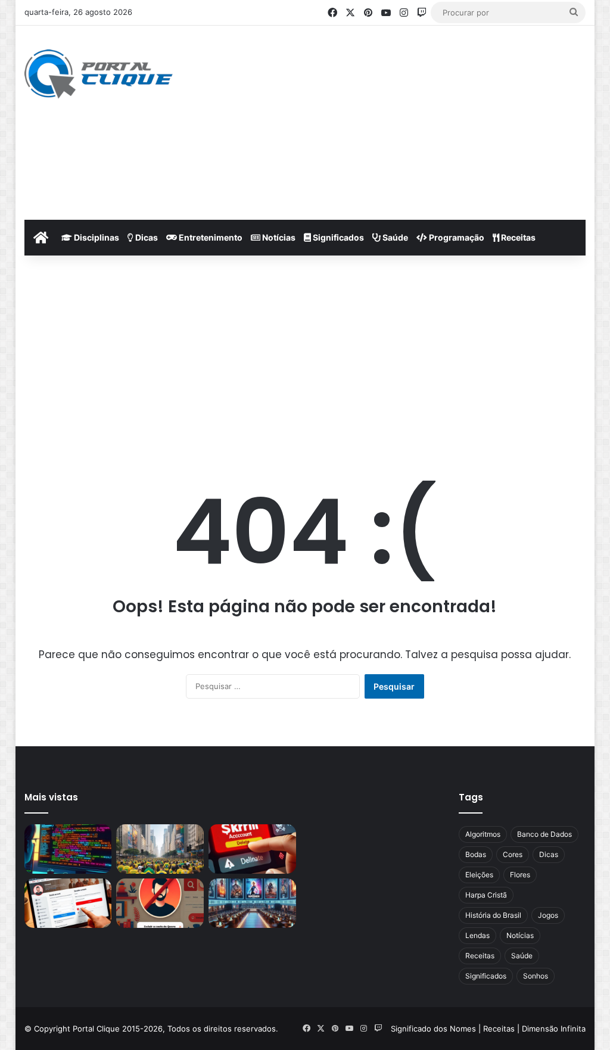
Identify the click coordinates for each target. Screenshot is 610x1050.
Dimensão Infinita (554, 1028)
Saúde (394, 237)
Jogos (548, 915)
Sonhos (535, 975)
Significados (337, 237)
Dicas (145, 237)
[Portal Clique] (98, 74)
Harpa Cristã (486, 894)
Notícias (277, 237)
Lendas (477, 935)
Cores (512, 854)
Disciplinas (95, 237)
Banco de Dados (544, 834)
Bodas (475, 854)
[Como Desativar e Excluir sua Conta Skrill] (252, 849)
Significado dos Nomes (433, 1028)
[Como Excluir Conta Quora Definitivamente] (160, 903)
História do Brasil (493, 915)
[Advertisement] (413, 121)
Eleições (479, 874)
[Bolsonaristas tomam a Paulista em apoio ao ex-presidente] (160, 849)
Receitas (517, 237)
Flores (520, 874)
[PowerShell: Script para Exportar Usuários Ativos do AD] (68, 849)
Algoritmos (482, 834)
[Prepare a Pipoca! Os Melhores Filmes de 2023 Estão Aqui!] (252, 903)
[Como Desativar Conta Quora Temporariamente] (68, 903)
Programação (455, 237)
